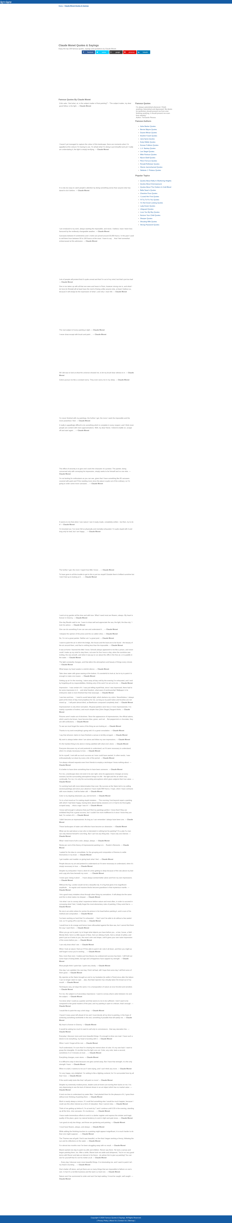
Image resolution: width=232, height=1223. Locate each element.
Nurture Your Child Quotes (150, 215)
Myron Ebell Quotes (147, 158)
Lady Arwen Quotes (147, 206)
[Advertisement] (116, 25)
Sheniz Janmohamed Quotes (151, 167)
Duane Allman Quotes (148, 133)
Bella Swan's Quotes (148, 190)
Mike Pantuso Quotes (148, 154)
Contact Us (122, 1221)
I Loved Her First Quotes (149, 196)
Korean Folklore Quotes (149, 145)
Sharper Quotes (146, 218)
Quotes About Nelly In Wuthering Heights (155, 181)
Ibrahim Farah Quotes (148, 136)
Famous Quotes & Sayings (115, 1218)
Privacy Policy (103, 1221)
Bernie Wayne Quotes (148, 129)
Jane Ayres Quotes (147, 139)
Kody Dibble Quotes (147, 142)
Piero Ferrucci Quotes (148, 161)
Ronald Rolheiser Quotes (149, 164)
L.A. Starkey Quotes (148, 148)
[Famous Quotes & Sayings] (6, 3)
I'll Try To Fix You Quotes (149, 200)
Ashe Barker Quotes (148, 126)
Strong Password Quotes (149, 225)
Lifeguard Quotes (146, 209)
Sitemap (131, 1221)
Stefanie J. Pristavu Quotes (150, 170)
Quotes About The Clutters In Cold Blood (155, 187)
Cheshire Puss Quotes (148, 193)
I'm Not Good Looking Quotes (151, 203)
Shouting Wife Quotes (148, 222)
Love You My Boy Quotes (150, 212)
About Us (113, 1221)
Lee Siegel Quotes (147, 151)
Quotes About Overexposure (151, 184)
